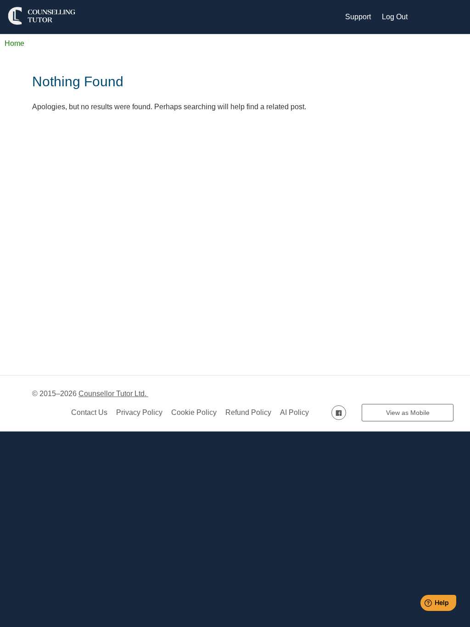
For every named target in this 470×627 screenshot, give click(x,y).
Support (358, 17)
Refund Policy (248, 412)
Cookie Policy (194, 412)
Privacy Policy (139, 412)
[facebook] (338, 412)
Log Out (395, 17)
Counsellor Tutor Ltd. (113, 393)
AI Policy (294, 412)
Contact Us (89, 412)
